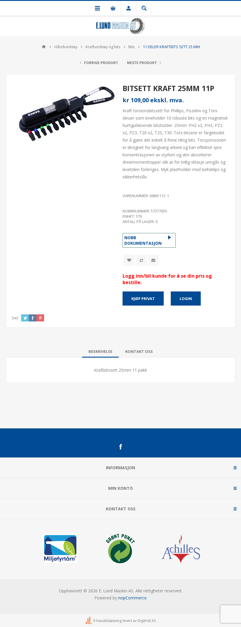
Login (186, 298)
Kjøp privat (143, 298)
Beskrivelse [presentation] (100, 351)
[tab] (100, 351)
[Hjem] (44, 46)
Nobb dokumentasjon (143, 240)
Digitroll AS (147, 620)
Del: (15, 318)
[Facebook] (120, 447)
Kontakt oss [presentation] (139, 351)
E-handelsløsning (107, 620)
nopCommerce (132, 598)
